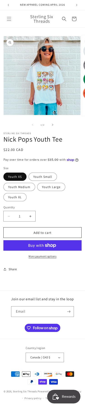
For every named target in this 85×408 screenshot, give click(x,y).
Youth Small (42, 177)
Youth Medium (19, 187)
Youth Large (51, 187)
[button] (9, 19)
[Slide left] (33, 125)
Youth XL (15, 197)
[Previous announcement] (8, 5)
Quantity (9, 207)
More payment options (42, 256)
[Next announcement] (77, 5)
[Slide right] (53, 125)
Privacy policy (32, 398)
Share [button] (13, 269)
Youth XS (15, 177)
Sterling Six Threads (25, 391)
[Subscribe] (69, 311)
